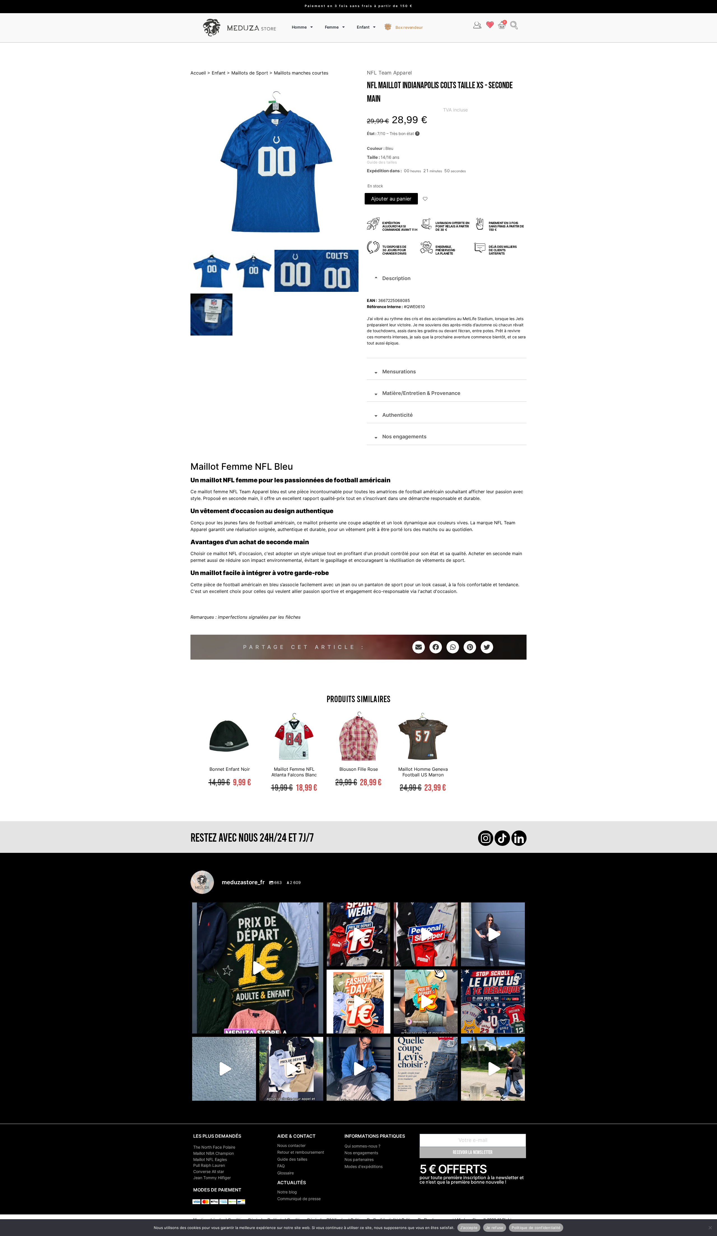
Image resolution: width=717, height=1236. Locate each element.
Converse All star (208, 1171)
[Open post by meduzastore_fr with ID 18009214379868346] (426, 1002)
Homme (299, 27)
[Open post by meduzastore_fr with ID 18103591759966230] (358, 1069)
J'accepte (469, 1227)
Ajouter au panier (391, 199)
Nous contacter (291, 1145)
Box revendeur (409, 27)
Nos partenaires (359, 1159)
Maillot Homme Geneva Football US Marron (423, 771)
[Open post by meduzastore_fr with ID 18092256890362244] (493, 1002)
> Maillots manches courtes (298, 73)
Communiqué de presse (299, 1198)
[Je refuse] (710, 1227)
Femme (332, 27)
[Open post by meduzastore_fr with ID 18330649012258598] (358, 934)
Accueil (198, 73)
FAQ (281, 1165)
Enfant (363, 27)
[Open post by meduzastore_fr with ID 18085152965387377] (291, 1069)
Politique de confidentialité (536, 1227)
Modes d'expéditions (363, 1166)
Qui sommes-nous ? (362, 1146)
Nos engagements (361, 1152)
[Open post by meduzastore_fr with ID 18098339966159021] (426, 1069)
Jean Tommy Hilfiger (212, 1177)
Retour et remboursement (300, 1152)
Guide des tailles (292, 1159)
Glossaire (285, 1172)
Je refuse (494, 1227)
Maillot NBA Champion (213, 1153)
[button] (425, 199)
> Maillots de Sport (246, 73)
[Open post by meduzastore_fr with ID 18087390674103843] (224, 1069)
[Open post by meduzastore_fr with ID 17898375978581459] (257, 968)
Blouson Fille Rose (358, 769)
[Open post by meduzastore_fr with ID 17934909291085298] (358, 1002)
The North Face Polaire (214, 1147)
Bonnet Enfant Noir (229, 769)
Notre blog (287, 1192)
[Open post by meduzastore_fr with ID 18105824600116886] (426, 934)
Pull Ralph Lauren (209, 1165)
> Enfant (215, 73)
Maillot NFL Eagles (210, 1159)
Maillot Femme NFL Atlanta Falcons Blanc (294, 771)
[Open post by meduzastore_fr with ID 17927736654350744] (493, 934)
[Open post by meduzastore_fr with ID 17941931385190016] (493, 1069)
